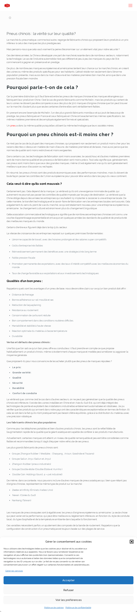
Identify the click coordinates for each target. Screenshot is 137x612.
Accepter (68, 580)
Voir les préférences (68, 600)
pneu (13, 125)
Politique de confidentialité (78, 607)
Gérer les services (14, 571)
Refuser (68, 590)
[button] (131, 541)
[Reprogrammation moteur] (7, 5)
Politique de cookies (54, 607)
